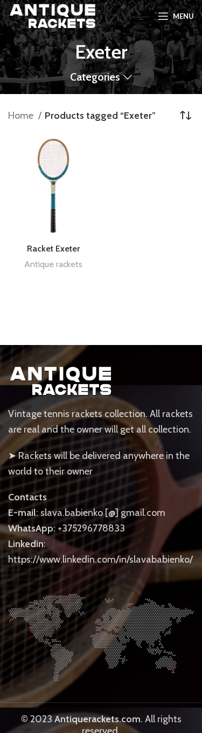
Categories (95, 77)
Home (22, 115)
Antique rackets (53, 263)
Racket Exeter (53, 248)
